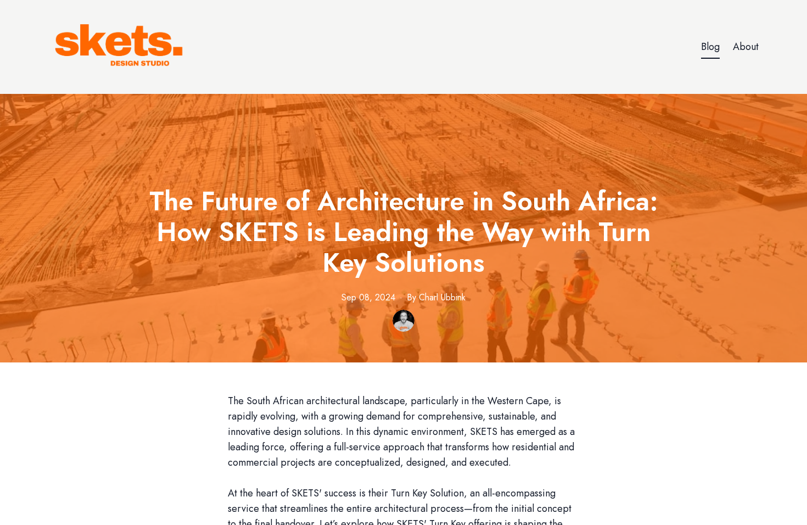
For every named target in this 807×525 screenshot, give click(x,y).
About (746, 47)
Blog (710, 47)
